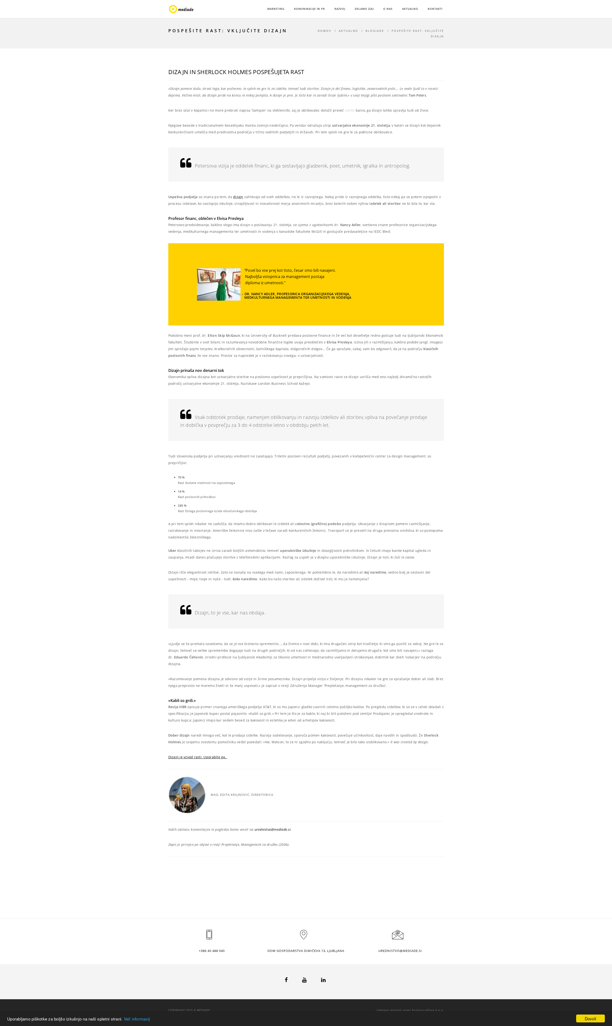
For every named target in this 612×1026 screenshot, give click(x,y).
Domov (325, 31)
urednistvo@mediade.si (273, 829)
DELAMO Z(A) (364, 9)
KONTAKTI (435, 9)
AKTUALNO (410, 9)
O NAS (388, 9)
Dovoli (590, 1018)
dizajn (238, 197)
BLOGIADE (375, 31)
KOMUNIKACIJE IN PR (309, 9)
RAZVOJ (339, 9)
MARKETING (275, 9)
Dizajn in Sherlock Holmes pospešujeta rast (236, 72)
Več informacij (137, 1019)
